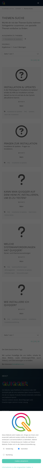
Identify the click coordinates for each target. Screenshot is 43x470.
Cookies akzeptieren (21, 461)
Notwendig (9, 449)
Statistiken (24, 449)
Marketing (9, 455)
